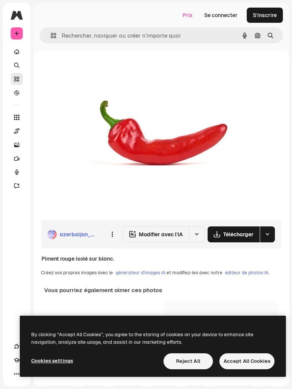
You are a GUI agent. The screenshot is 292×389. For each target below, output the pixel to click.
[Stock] (17, 79)
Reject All (188, 361)
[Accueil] (17, 52)
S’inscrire (265, 15)
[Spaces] (17, 131)
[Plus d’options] (112, 234)
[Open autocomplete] (50, 35)
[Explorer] (17, 93)
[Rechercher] (17, 65)
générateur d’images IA (140, 273)
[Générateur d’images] (17, 145)
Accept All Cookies (247, 361)
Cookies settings (52, 360)
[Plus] (17, 374)
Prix (187, 15)
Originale (91, 68)
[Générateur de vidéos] (17, 158)
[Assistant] (17, 186)
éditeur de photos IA (246, 273)
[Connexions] (17, 346)
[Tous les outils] (17, 117)
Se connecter (221, 15)
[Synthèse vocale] (17, 172)
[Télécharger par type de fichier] (267, 234)
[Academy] (17, 360)
